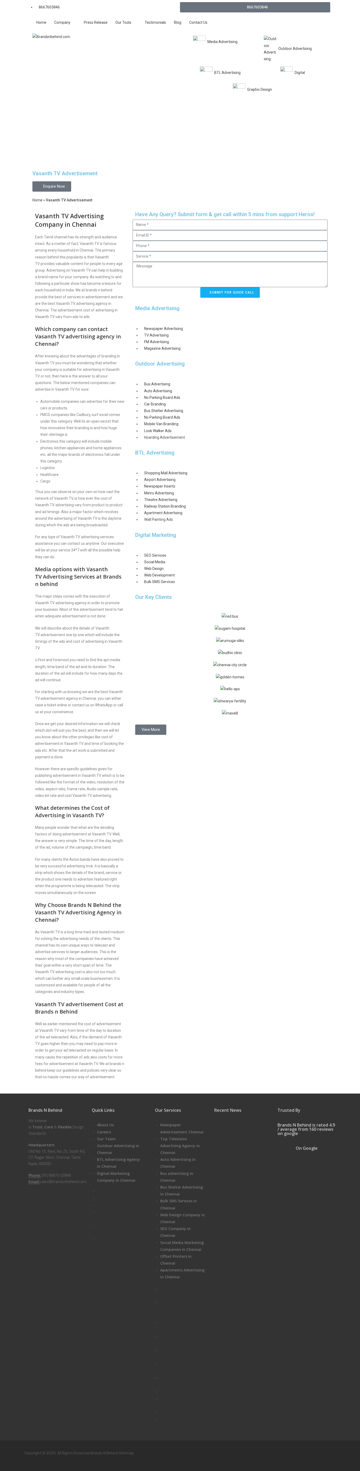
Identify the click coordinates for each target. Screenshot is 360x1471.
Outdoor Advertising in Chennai (118, 1149)
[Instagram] (275, 1452)
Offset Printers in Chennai (176, 1260)
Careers (104, 1131)
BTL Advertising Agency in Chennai (118, 1163)
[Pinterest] (328, 1452)
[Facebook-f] (239, 1452)
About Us (105, 1124)
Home (37, 200)
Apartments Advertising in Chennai (182, 1273)
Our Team (106, 1138)
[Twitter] (257, 1452)
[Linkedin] (311, 1452)
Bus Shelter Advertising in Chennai (181, 1190)
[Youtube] (293, 1452)
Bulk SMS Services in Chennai (178, 1204)
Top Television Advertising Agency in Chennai (180, 1145)
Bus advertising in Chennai (176, 1177)
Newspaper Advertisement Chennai (181, 1128)
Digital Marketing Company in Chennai (116, 1177)
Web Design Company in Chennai (182, 1218)
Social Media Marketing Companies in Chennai (182, 1246)
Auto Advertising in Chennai (178, 1163)
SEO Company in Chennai (175, 1232)
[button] (150, 730)
